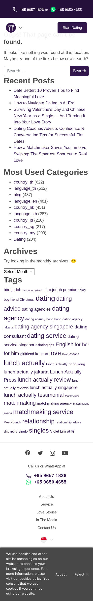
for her (82, 344)
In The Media (46, 520)
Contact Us (46, 528)
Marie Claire (72, 395)
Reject (79, 574)
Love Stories (46, 512)
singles (39, 430)
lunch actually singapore (54, 387)
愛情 (70, 431)
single (23, 431)
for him (11, 353)
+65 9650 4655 (69, 10)
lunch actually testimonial (34, 395)
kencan (41, 354)
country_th (23, 182)
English (64, 344)
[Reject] (86, 574)
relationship (38, 421)
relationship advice (68, 422)
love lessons (70, 354)
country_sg (24, 226)
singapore (10, 431)
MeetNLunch (12, 422)
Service (46, 504)
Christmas (27, 299)
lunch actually (24, 363)
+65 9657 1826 (50, 475)
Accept (61, 574)
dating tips (46, 345)
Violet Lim (58, 431)
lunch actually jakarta (26, 371)
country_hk (24, 207)
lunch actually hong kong (65, 364)
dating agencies (36, 309)
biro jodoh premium (61, 289)
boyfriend (11, 299)
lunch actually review (44, 379)
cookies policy (30, 578)
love (55, 353)
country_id (23, 220)
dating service (46, 335)
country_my (24, 233)
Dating (20, 239)
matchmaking (20, 403)
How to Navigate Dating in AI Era (44, 103)
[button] (47, 539)
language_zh (25, 213)
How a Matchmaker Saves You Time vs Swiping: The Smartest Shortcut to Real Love (50, 153)
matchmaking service (43, 411)
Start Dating (72, 27)
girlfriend (27, 354)
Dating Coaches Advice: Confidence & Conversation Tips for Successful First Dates (49, 134)
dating (45, 298)
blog (17, 194)
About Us (46, 496)
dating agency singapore (44, 327)
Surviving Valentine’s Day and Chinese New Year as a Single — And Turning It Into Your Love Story (49, 115)
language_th (25, 188)
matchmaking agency (54, 403)
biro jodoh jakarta (33, 290)
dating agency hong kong (43, 319)
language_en (25, 201)
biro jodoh (12, 290)
